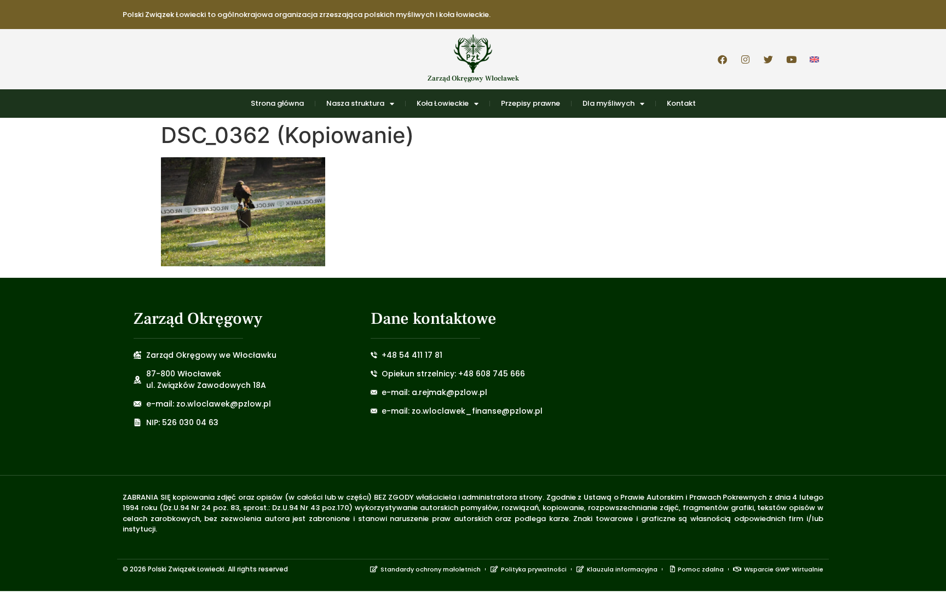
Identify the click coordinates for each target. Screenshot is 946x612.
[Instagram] (745, 59)
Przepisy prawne (530, 103)
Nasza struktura (355, 103)
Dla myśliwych (608, 103)
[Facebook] (722, 59)
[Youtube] (791, 59)
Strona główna (277, 103)
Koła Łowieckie (443, 103)
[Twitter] (768, 59)
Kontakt (681, 103)
